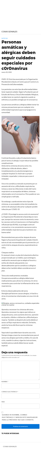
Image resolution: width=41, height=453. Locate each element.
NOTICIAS (5, 38)
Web (3, 402)
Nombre (5, 381)
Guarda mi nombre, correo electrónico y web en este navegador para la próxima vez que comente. (19, 417)
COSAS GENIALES (9, 31)
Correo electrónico (10, 391)
